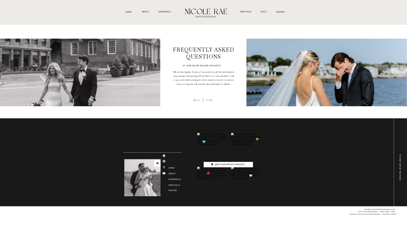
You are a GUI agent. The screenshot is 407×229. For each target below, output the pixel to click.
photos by (354, 214)
